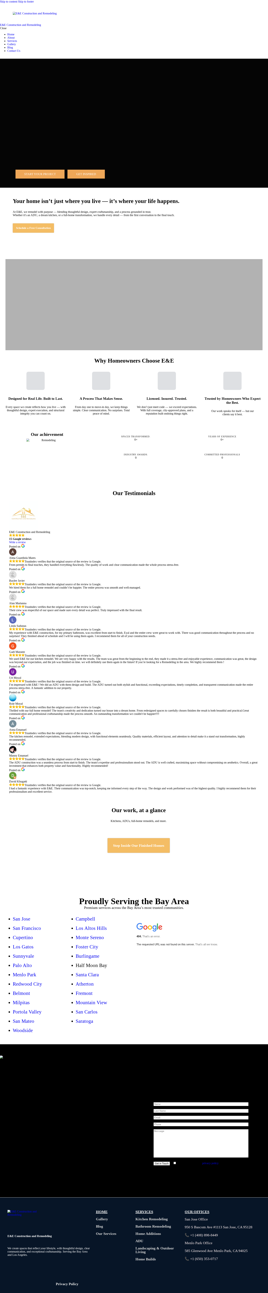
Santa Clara (87, 974)
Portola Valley (27, 1012)
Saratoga (84, 1021)
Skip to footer (26, 1)
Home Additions (148, 1234)
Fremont (84, 993)
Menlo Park (24, 974)
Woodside (23, 1030)
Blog (99, 1226)
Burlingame (87, 956)
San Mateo (23, 1021)
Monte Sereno (90, 937)
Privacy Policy (67, 1284)
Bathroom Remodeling (153, 1226)
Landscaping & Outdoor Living (154, 1250)
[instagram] (10, 56)
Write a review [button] (17, 542)
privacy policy (210, 1163)
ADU (139, 1241)
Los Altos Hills (91, 928)
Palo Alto (22, 965)
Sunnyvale (23, 956)
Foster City (87, 947)
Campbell (85, 919)
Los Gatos (23, 947)
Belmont (21, 993)
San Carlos (87, 1012)
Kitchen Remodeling (151, 1219)
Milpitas (21, 1002)
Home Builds (145, 1259)
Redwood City (27, 984)
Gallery (102, 1219)
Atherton (85, 984)
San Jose (21, 919)
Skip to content (8, 1)
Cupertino (23, 937)
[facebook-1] (2, 56)
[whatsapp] (6, 56)
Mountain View (91, 1002)
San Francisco (27, 928)
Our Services (106, 1234)
